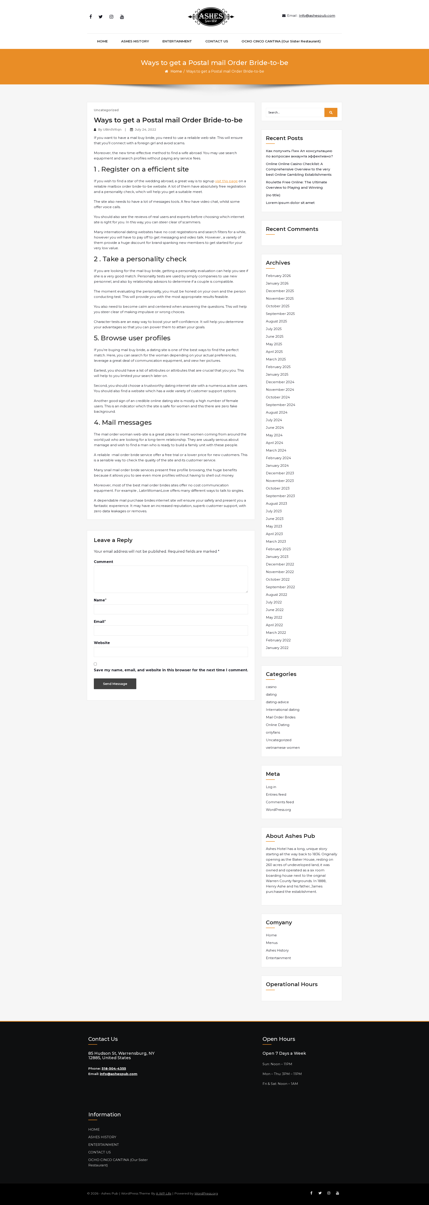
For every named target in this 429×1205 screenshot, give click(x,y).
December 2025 (280, 291)
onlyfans (273, 732)
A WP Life (163, 1193)
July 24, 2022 (145, 130)
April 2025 (274, 351)
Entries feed (276, 794)
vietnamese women (283, 747)
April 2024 (274, 443)
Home (176, 71)
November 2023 (280, 481)
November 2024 (280, 389)
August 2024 (276, 412)
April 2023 (274, 534)
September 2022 (280, 587)
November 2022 (280, 572)
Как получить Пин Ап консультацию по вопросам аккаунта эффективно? (299, 153)
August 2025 (276, 321)
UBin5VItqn (112, 130)
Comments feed (280, 802)
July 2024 (274, 420)
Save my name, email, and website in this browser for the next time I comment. (171, 670)
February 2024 (278, 458)
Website (102, 643)
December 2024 (280, 382)
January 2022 (277, 648)
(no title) (273, 195)
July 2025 (274, 329)
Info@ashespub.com (317, 15)
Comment (103, 562)
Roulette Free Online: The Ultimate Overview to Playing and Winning (296, 185)
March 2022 (276, 632)
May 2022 (274, 617)
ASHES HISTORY (135, 41)
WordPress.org (278, 810)
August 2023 (276, 503)
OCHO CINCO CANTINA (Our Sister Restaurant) (281, 41)
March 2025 (276, 359)
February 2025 (278, 367)
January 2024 (277, 465)
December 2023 (280, 473)
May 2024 (274, 435)
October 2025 (278, 306)
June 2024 (275, 427)
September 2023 (280, 496)
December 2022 (280, 564)
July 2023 (274, 511)
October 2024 (278, 397)
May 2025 (274, 344)
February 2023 (278, 549)
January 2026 (277, 283)
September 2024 (280, 405)
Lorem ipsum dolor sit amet (290, 203)
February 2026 (278, 276)
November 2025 (280, 298)
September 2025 (280, 314)
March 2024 (276, 450)
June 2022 (275, 610)
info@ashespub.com (118, 1074)
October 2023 (278, 488)
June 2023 (275, 519)
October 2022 (278, 579)
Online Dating (277, 725)
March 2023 (276, 541)
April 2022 (274, 625)
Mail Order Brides (280, 717)
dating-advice (277, 702)
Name (99, 600)
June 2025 (275, 336)
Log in (271, 787)
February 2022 (278, 640)
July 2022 (274, 602)
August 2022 (276, 594)
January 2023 (277, 556)
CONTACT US (216, 41)
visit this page (226, 181)
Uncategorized (106, 110)
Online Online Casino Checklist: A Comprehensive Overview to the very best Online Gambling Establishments (299, 169)
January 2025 (277, 374)
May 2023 (274, 526)
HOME (102, 41)
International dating (282, 709)
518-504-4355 (114, 1068)
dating (271, 694)
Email (99, 621)
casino (271, 687)
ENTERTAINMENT (177, 41)
